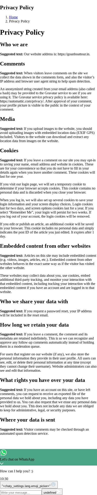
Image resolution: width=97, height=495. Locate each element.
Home (13, 17)
